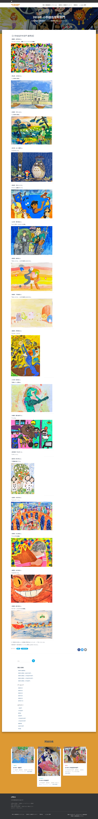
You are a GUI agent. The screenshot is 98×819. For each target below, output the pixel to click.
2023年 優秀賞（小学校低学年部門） (26, 675)
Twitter (11, 1)
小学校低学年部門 (24, 648)
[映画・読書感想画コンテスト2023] (15, 5)
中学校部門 (20, 710)
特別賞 (19, 728)
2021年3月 (20, 695)
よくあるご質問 (82, 5)
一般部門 (20, 708)
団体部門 (20, 715)
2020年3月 (20, 698)
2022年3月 (20, 693)
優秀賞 (18, 648)
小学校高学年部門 (22, 720)
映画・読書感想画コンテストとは (50, 5)
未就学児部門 (21, 726)
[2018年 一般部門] (23, 754)
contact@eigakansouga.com (17, 799)
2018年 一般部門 (17, 767)
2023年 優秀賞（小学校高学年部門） (26, 678)
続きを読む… (30, 771)
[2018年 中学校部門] (49, 761)
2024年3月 (20, 688)
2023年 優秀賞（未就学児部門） (25, 673)
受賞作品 (75, 5)
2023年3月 (20, 690)
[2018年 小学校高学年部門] (75, 754)
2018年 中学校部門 (44, 780)
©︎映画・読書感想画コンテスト (77, 816)
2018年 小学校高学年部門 (71, 767)
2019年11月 (20, 700)
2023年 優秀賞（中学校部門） (24, 680)
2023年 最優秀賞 (21, 670)
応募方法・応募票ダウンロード (65, 5)
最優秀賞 (20, 723)
